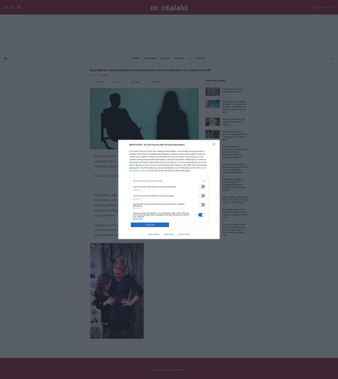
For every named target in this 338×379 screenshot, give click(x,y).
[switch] (201, 186)
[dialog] (169, 189)
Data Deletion (154, 234)
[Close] (214, 144)
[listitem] (169, 180)
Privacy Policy (184, 234)
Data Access (169, 234)
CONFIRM (150, 225)
